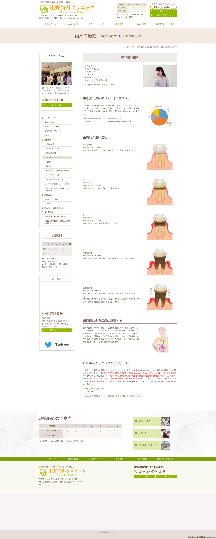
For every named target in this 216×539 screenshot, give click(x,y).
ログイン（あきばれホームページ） (202, 537)
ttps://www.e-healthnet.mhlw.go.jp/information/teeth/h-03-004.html (109, 121)
